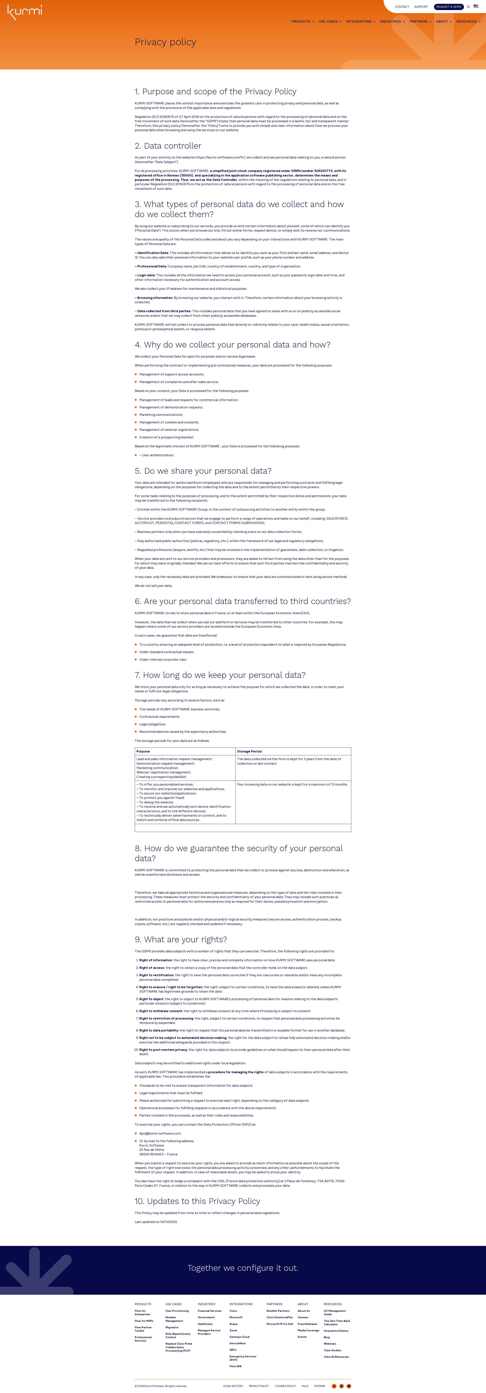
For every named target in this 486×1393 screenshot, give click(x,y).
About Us (304, 1311)
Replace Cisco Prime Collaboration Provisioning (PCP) (179, 1347)
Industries (206, 1304)
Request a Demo (449, 7)
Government (206, 1317)
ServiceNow (238, 1343)
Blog (327, 1337)
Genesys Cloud (239, 1337)
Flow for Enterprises (142, 1312)
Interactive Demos (336, 1330)
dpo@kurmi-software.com (160, 1133)
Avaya (233, 1324)
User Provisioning (177, 1311)
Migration (172, 1327)
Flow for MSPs (144, 1321)
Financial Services (210, 1311)
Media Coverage (308, 1330)
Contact (402, 7)
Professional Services (143, 1339)
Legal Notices (233, 1386)
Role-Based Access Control (178, 1335)
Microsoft (236, 1317)
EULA (305, 1386)
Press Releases (307, 1324)
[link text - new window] (334, 1386)
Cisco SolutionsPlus (280, 1317)
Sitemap (319, 1386)
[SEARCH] (468, 7)
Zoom (233, 1330)
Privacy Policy (259, 1386)
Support (421, 7)
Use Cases (174, 1304)
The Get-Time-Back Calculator (337, 1322)
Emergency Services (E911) (243, 1358)
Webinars (330, 1343)
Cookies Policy (285, 1386)
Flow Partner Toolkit (143, 1329)
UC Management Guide (335, 1312)
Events (302, 1337)
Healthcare (205, 1324)
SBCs (233, 1349)
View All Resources (336, 1356)
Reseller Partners (278, 1311)
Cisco (233, 1311)
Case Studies (332, 1350)
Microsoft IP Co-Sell (280, 1324)
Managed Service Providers (209, 1332)
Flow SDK (236, 1366)
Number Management (174, 1319)
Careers (303, 1317)
